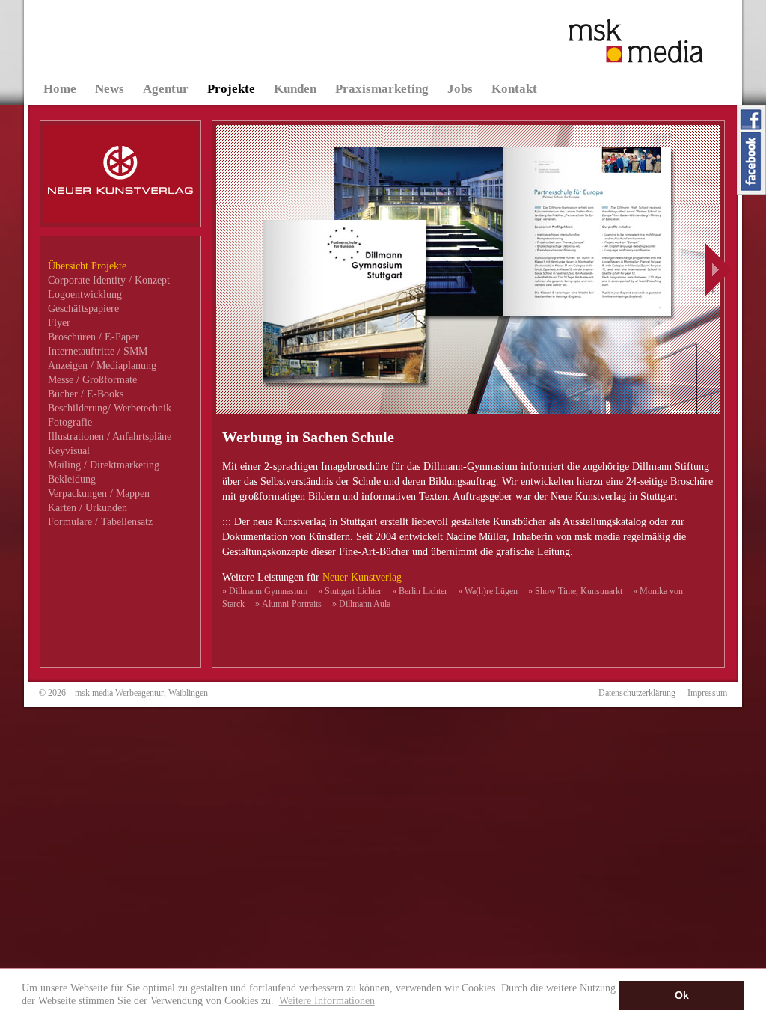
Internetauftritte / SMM (97, 351)
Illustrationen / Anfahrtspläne (109, 436)
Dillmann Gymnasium (264, 591)
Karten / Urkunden (87, 507)
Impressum (707, 693)
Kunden (295, 89)
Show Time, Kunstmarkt (575, 591)
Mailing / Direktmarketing (103, 465)
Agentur (166, 89)
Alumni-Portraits (288, 604)
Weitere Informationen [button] (327, 1000)
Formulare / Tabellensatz (100, 521)
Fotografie (70, 422)
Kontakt (514, 89)
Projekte (231, 89)
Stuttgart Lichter (350, 591)
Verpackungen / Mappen (99, 493)
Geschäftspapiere (83, 308)
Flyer (59, 322)
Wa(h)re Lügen (488, 591)
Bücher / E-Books (85, 394)
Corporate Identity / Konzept (109, 280)
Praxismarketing (382, 89)
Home (59, 89)
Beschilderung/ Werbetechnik (109, 408)
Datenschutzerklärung (636, 693)
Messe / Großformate (92, 379)
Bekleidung (72, 479)
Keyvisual (69, 450)
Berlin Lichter (419, 591)
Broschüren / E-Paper (93, 337)
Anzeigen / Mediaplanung (102, 365)
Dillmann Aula (361, 604)
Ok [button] (682, 995)
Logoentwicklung (85, 294)
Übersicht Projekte (87, 266)
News (109, 89)
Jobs (460, 89)
